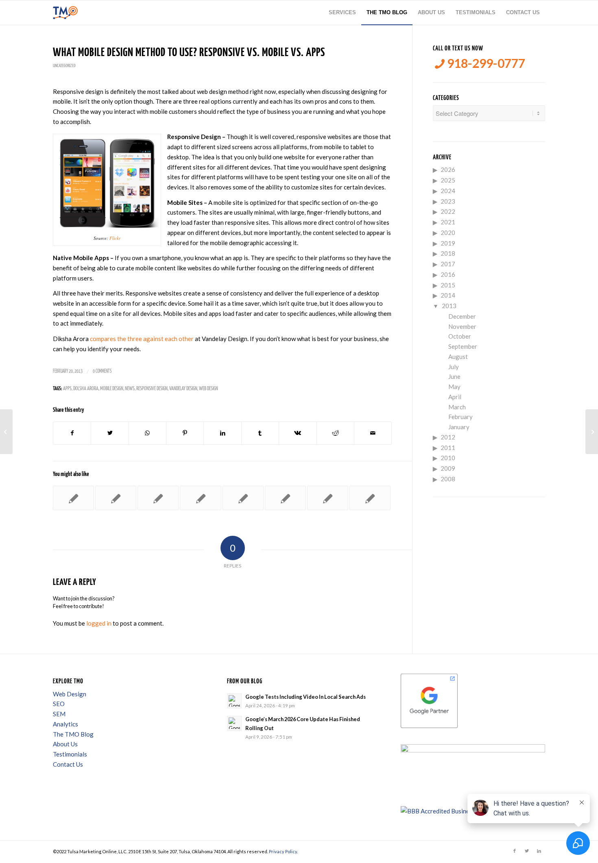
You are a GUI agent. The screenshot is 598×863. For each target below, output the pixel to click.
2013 (449, 305)
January (458, 426)
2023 (448, 201)
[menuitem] (342, 12)
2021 (448, 222)
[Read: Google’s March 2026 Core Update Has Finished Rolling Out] (234, 723)
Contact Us (68, 764)
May (454, 386)
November (462, 326)
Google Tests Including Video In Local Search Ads (305, 696)
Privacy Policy (283, 851)
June (454, 376)
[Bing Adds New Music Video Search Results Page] (327, 498)
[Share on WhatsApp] (147, 433)
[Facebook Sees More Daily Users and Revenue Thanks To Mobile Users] (243, 498)
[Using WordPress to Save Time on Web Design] (285, 498)
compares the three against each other (142, 338)
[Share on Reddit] (335, 433)
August (458, 356)
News (130, 388)
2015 (448, 285)
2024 (448, 190)
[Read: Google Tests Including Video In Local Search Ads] (234, 700)
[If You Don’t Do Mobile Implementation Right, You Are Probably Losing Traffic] (158, 498)
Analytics (65, 724)
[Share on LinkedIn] (222, 433)
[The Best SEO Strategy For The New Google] (6, 431)
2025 (448, 180)
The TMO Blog (73, 734)
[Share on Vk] (297, 433)
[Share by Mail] (372, 433)
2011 (448, 447)
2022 (448, 211)
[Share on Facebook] (72, 433)
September (462, 346)
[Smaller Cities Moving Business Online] (115, 498)
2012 (448, 437)
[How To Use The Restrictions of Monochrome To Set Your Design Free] (73, 498)
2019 (448, 243)
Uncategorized (64, 65)
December (462, 316)
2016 (448, 274)
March (457, 407)
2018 (448, 253)
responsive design (152, 388)
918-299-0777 (485, 63)
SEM (59, 713)
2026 (448, 169)
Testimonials (70, 754)
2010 (448, 457)
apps (67, 388)
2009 (448, 468)
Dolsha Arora (85, 388)
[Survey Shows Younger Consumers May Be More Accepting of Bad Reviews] (370, 498)
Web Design (208, 388)
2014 (448, 295)
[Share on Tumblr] (260, 433)
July (453, 366)
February (460, 416)
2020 (448, 232)
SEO (59, 703)
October (459, 336)
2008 (448, 479)
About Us (65, 744)
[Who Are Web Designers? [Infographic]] (200, 498)
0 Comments (102, 371)
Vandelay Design (183, 388)
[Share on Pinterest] (184, 433)
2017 (448, 263)
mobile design (111, 388)
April (454, 396)
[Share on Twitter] (109, 433)
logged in (98, 623)
